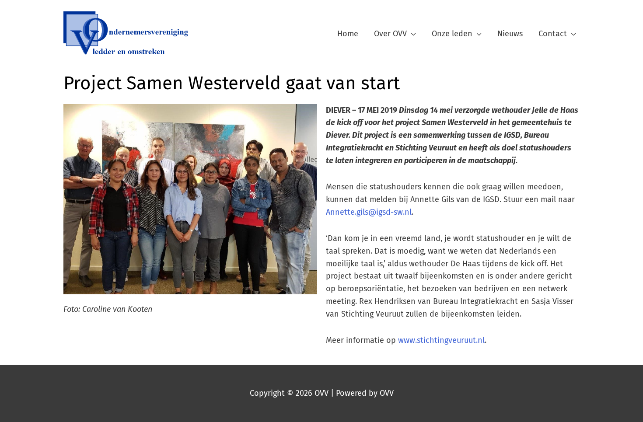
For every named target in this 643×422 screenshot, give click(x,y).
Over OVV (390, 33)
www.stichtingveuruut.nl (441, 340)
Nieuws (510, 33)
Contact (552, 33)
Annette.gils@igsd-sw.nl (369, 212)
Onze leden (452, 33)
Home (347, 33)
